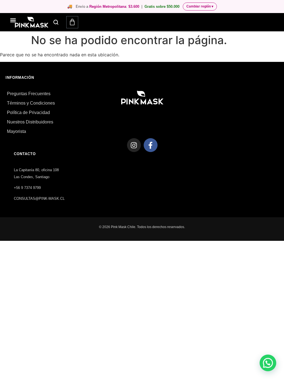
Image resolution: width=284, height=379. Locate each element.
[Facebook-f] (151, 145)
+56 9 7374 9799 (27, 188)
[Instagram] (134, 145)
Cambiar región (199, 6)
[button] (56, 22)
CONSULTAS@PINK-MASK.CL (39, 198)
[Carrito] (72, 22)
